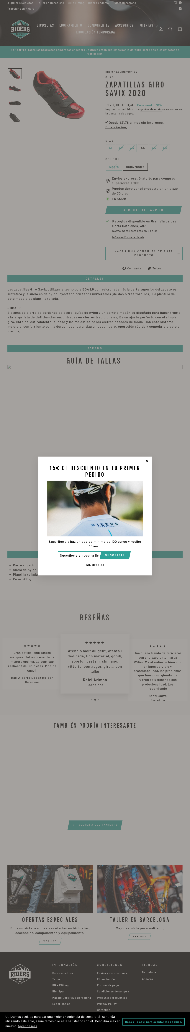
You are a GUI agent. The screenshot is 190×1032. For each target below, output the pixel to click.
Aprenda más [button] (27, 1026)
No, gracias (95, 565)
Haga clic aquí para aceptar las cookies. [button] (153, 1021)
